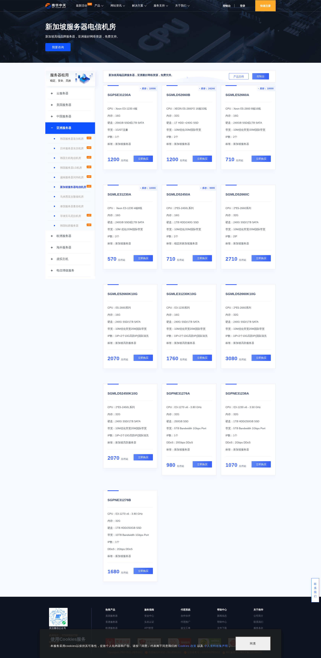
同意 (253, 643)
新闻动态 (222, 615)
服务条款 (258, 628)
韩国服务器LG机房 (71, 167)
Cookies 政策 (187, 645)
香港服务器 (112, 621)
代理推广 (185, 621)
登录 (242, 5)
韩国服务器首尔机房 (72, 138)
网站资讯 (116, 5)
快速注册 (265, 5)
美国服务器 (112, 615)
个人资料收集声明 (216, 645)
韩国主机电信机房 (70, 158)
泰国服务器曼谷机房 (72, 206)
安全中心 (149, 615)
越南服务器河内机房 (72, 177)
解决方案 (137, 5)
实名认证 (149, 621)
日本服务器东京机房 (72, 148)
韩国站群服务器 (69, 225)
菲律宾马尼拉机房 (70, 215)
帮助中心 (222, 621)
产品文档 (239, 76)
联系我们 (258, 621)
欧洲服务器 (112, 628)
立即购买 (143, 158)
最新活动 (81, 5)
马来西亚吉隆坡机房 (72, 196)
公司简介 (258, 615)
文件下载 (222, 628)
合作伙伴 (185, 615)
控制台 (261, 76)
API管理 (148, 628)
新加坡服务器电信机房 (73, 186)
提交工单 (185, 628)
